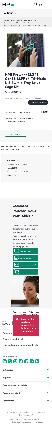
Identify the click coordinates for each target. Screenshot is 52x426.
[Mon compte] (40, 4)
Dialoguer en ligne (25, 251)
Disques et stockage (30, 20)
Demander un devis (38, 102)
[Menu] (48, 4)
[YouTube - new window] (32, 361)
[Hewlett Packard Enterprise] (8, 4)
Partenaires (8, 400)
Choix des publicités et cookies (20, 422)
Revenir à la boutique (9, 20)
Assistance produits (26, 258)
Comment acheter (25, 272)
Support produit (11, 339)
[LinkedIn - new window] (5, 361)
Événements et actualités (15, 385)
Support (7, 377)
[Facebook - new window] (26, 361)
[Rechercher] (35, 4)
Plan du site (39, 422)
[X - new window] (10, 361)
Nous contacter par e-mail (28, 265)
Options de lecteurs (8, 23)
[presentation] (49, 134)
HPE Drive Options (21, 23)
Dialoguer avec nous (26, 118)
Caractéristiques (24, 112)
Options (19, 20)
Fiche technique (10, 112)
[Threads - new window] (21, 361)
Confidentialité (15, 419)
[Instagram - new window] (15, 361)
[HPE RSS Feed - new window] (37, 361)
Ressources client (11, 393)
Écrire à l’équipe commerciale (18, 345)
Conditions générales (31, 419)
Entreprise (8, 370)
